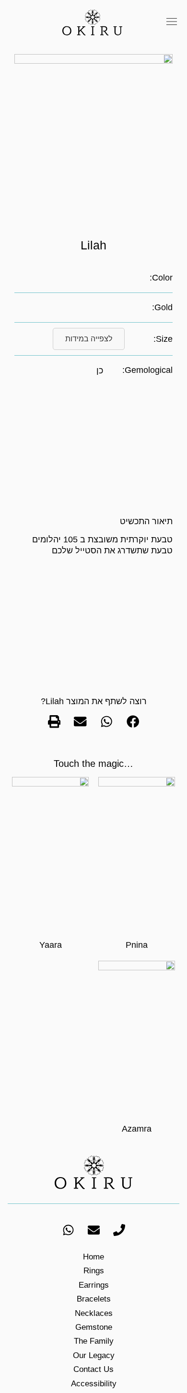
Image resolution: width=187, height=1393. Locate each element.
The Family (94, 1341)
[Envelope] (93, 1230)
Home (93, 1256)
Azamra (137, 1129)
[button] (171, 22)
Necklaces (94, 1313)
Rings (93, 1270)
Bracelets (94, 1298)
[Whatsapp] (68, 1230)
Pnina (137, 945)
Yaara (50, 945)
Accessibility (94, 1383)
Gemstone (93, 1327)
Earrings (94, 1285)
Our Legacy (94, 1355)
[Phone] (119, 1230)
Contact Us (93, 1369)
